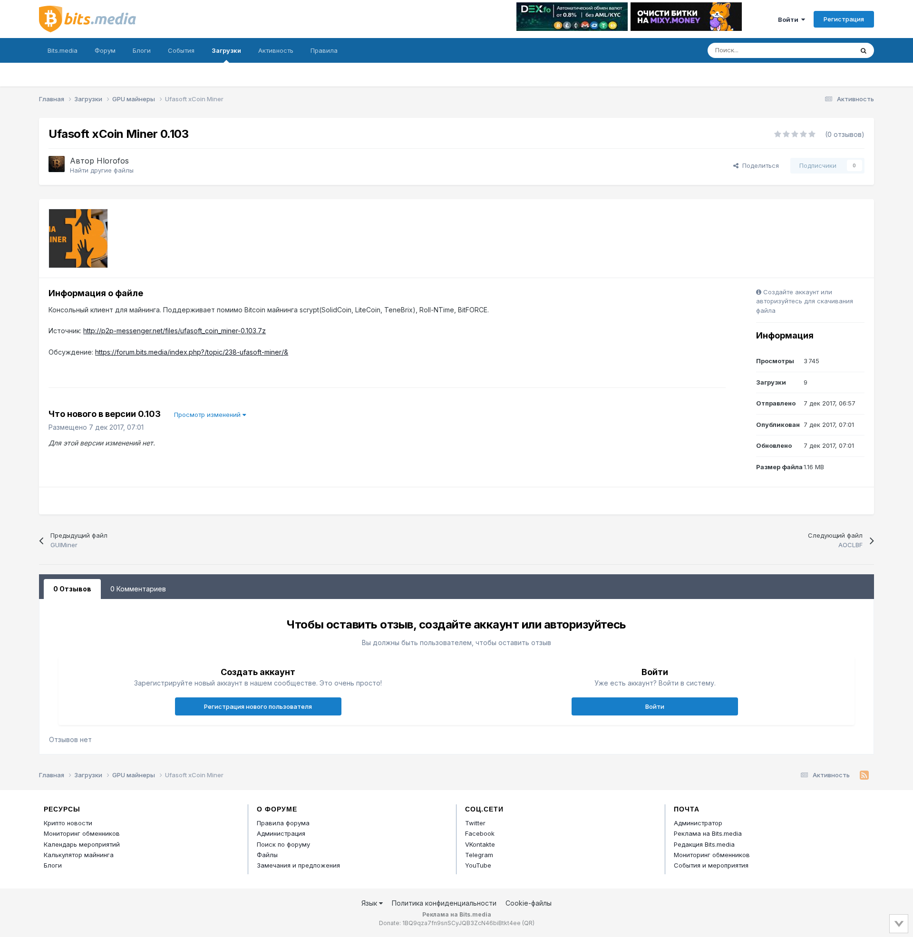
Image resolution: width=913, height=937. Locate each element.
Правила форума (283, 823)
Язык (370, 903)
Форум (105, 50)
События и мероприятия (711, 865)
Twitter (475, 823)
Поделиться (758, 165)
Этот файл (826, 50)
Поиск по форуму (283, 844)
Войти (789, 19)
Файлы (267, 855)
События (181, 50)
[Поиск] (863, 50)
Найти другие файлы (102, 170)
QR (528, 923)
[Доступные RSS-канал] (864, 775)
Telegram (479, 855)
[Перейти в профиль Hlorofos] (57, 164)
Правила (324, 50)
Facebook (480, 833)
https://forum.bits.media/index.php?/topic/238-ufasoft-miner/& (191, 352)
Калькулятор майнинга (79, 855)
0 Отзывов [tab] (72, 589)
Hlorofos (113, 160)
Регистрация (844, 19)
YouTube (478, 865)
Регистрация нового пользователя (258, 706)
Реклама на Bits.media (708, 833)
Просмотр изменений (208, 414)
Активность (275, 50)
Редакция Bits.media (704, 844)
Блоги (142, 50)
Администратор (698, 823)
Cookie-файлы (528, 903)
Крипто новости (68, 823)
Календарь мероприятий (82, 844)
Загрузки (226, 50)
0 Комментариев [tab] (138, 589)
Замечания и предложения (298, 865)
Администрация (281, 833)
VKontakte (480, 844)
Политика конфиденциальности (444, 903)
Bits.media (63, 50)
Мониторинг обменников (82, 833)
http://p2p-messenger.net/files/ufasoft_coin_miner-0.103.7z (174, 331)
